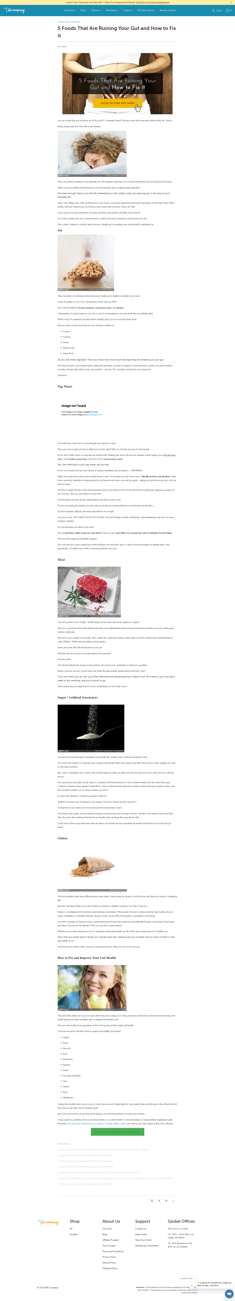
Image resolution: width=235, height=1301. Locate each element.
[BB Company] (14, 10)
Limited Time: (118, 2)
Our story (107, 1229)
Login (219, 10)
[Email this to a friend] (174, 1201)
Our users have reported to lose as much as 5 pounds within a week (96, 1123)
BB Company (51, 1287)
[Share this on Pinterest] (166, 1201)
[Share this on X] (152, 1201)
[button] (70, 10)
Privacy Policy (109, 1257)
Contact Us (140, 1229)
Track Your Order (143, 1240)
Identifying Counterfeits (146, 1246)
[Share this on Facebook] (159, 1201)
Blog (105, 1234)
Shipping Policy (110, 1268)
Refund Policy (109, 1263)
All (71, 1229)
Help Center (141, 1234)
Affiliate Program (111, 1240)
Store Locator (109, 1246)
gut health (62, 46)
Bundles (74, 1234)
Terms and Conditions (113, 1251)
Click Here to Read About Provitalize (117, 1131)
